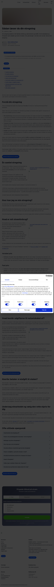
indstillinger (25, 292)
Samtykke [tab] (7, 279)
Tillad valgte (27, 310)
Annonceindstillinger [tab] (34, 279)
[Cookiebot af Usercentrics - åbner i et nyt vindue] (46, 276)
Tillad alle (44, 310)
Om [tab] (47, 279)
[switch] (20, 304)
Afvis (10, 310)
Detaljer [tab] (20, 279)
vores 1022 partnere (9, 286)
